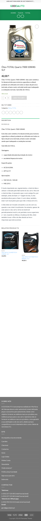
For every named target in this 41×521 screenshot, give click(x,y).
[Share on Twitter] (10, 112)
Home (13, 13)
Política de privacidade (9, 472)
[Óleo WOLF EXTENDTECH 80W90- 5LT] (31, 242)
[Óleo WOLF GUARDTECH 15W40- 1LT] (10, 240)
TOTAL (27, 13)
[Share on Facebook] (7, 112)
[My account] (35, 6)
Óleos (20, 13)
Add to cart (19, 98)
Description (6, 120)
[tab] (20, 120)
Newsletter (5, 464)
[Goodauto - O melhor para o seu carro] (17, 6)
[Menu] (2, 6)
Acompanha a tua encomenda (11, 438)
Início (3, 453)
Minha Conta (5, 460)
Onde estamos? (6, 468)
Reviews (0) (5, 124)
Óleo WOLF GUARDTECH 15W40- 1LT (9, 253)
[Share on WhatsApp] (3, 112)
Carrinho (4, 441)
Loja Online (5, 457)
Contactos (5, 449)
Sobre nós (4, 479)
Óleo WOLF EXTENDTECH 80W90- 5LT (30, 257)
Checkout (4, 445)
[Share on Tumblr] (21, 112)
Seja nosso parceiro (8, 476)
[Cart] (39, 6)
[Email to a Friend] (14, 112)
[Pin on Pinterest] (17, 112)
